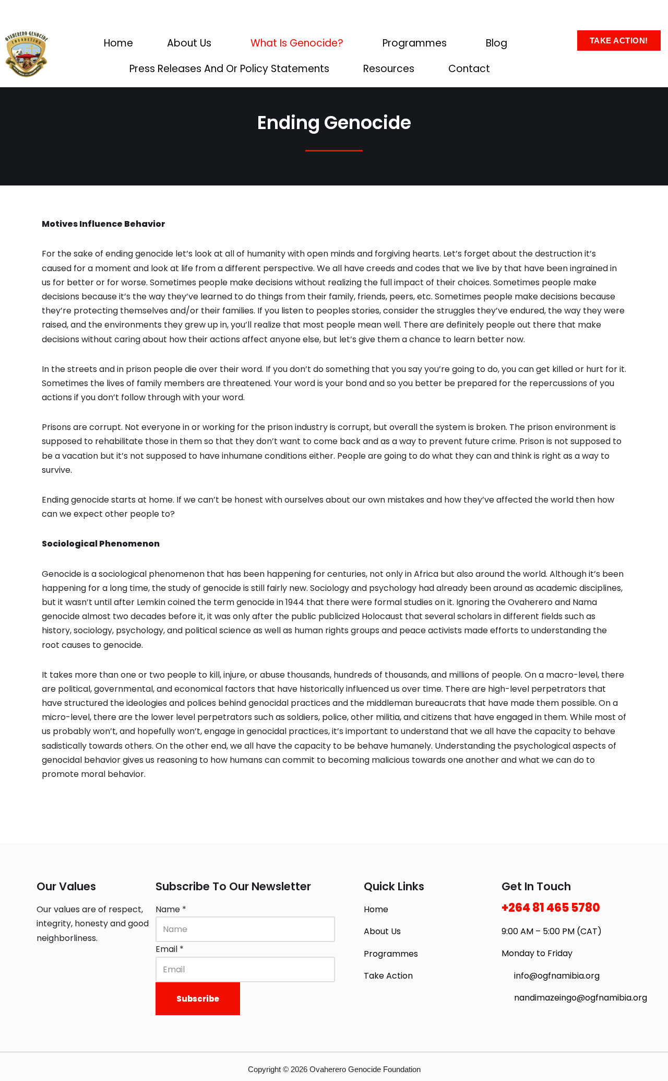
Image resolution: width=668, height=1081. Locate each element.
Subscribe (197, 998)
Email (170, 949)
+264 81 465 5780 (551, 908)
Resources (388, 69)
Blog (496, 43)
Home (118, 43)
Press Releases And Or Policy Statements (229, 69)
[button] (192, 43)
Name (171, 909)
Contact (469, 69)
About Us (189, 43)
